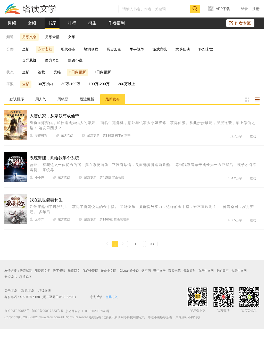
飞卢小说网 (90, 271)
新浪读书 (10, 277)
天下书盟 (59, 271)
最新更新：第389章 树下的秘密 (108, 135)
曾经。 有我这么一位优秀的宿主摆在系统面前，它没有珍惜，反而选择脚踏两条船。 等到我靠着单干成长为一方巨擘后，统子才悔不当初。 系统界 (143, 167)
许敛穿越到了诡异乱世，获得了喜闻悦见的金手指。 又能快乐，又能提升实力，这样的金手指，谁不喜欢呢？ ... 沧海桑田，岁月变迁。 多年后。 (142, 209)
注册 (256, 9)
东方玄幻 (45, 49)
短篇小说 (75, 60)
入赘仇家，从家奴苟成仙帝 (54, 116)
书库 (52, 23)
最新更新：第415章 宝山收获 (104, 177)
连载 (41, 72)
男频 (12, 23)
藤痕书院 (174, 271)
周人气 (40, 99)
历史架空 (114, 49)
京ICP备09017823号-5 (47, 310)
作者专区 (243, 23)
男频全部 (52, 37)
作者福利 (116, 23)
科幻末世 (205, 49)
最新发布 (112, 99)
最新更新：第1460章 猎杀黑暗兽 (106, 219)
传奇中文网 (108, 271)
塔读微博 (44, 291)
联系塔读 (27, 291)
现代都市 (68, 49)
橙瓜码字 (25, 277)
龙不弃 (39, 219)
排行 (72, 23)
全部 (25, 49)
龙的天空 (222, 271)
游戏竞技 (160, 49)
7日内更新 (102, 72)
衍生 (92, 23)
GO (151, 244)
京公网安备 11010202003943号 (86, 311)
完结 (57, 72)
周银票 (62, 99)
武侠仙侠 (183, 49)
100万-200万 (99, 84)
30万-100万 (70, 84)
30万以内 (45, 84)
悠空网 (146, 271)
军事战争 (137, 49)
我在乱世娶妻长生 (46, 200)
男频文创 (29, 37)
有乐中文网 (206, 271)
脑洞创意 (91, 49)
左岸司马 (41, 135)
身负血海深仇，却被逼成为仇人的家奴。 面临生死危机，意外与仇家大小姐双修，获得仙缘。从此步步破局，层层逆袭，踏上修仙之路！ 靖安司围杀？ (142, 125)
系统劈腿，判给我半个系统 (54, 158)
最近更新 (87, 99)
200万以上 (126, 84)
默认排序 (17, 99)
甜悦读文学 (42, 271)
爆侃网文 (74, 271)
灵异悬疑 (29, 60)
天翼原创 (189, 271)
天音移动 (26, 271)
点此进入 (111, 297)
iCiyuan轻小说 (129, 271)
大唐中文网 (239, 271)
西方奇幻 (52, 60)
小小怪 (39, 177)
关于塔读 (10, 291)
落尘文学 (159, 271)
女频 (32, 23)
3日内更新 (77, 72)
